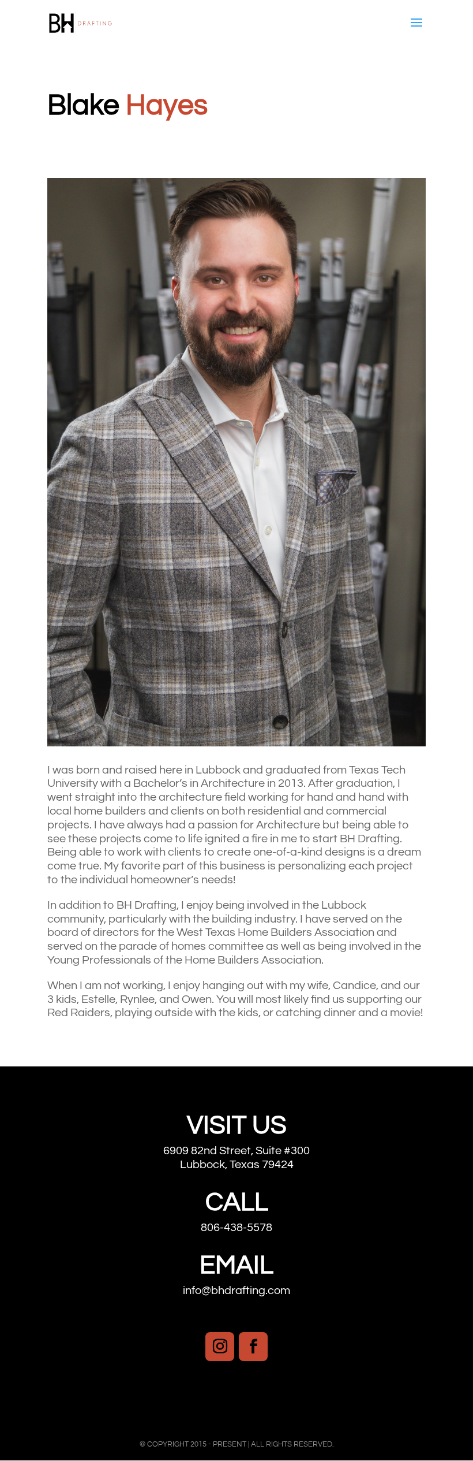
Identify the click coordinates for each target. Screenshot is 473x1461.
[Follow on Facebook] (253, 1346)
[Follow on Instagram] (219, 1346)
